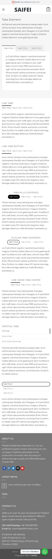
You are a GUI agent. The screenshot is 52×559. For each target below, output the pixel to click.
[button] (3, 9)
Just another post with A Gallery (24, 484)
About (15, 552)
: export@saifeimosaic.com (27, 2)
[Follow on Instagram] (9, 468)
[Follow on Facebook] (4, 468)
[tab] (9, 48)
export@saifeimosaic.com (25, 528)
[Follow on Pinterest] (22, 468)
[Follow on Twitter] (13, 468)
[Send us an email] (18, 468)
